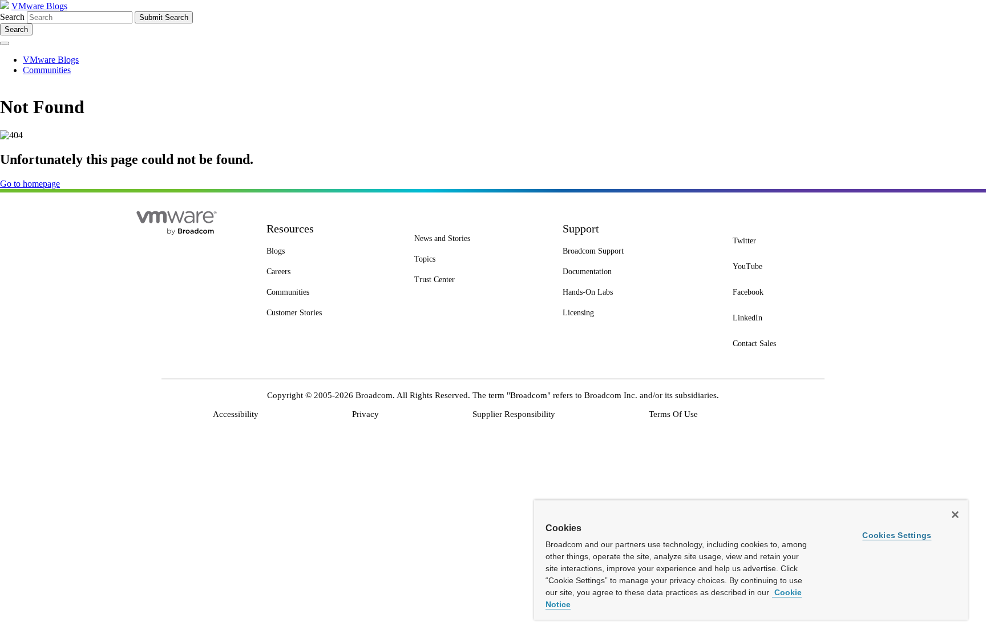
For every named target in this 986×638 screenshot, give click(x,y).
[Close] (955, 514)
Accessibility (235, 414)
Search (12, 17)
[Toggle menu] (4, 43)
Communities (47, 70)
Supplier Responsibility (513, 414)
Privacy (365, 414)
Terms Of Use (673, 414)
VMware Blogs (39, 6)
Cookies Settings (896, 535)
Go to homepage (30, 183)
